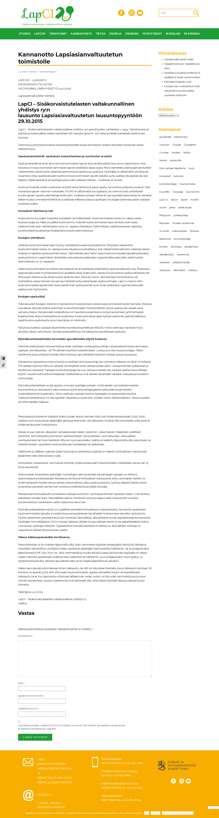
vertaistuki (164, 262)
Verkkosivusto (28, 708)
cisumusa (164, 144)
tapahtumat (165, 239)
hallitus (187, 152)
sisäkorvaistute (179, 231)
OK (146, 813)
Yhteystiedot (152, 33)
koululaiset (164, 176)
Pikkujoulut (164, 215)
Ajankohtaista (81, 33)
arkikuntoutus (181, 137)
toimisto (163, 246)
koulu (191, 168)
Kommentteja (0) (48, 72)
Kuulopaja (178, 192)
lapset (184, 199)
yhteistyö (193, 270)
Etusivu (24, 33)
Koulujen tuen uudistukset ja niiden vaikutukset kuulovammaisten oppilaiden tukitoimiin (182, 91)
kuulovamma (192, 192)
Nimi (21, 683)
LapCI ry (40, 33)
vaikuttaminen (191, 246)
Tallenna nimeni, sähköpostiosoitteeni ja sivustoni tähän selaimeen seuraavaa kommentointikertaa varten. (71, 727)
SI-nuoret (164, 231)
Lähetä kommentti (35, 737)
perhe (172, 207)
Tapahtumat (58, 33)
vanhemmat (183, 254)
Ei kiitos (155, 813)
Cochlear (164, 152)
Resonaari (164, 223)
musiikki (194, 199)
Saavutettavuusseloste (51, 807)
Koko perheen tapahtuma (172, 168)
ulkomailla (176, 246)
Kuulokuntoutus (188, 184)
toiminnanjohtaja (182, 239)
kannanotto (175, 160)
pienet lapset (184, 207)
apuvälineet (165, 137)
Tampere (194, 231)
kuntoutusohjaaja (168, 184)
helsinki (163, 160)
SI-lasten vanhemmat (183, 223)
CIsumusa (132, 33)
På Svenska (192, 33)
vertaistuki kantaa (181, 262)
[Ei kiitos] (215, 813)
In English (173, 33)
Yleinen (33, 72)
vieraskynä (164, 270)
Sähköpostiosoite (31, 695)
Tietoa (100, 33)
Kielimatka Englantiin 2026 (177, 82)
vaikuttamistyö (166, 254)
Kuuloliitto (164, 192)
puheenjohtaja (180, 215)
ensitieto (176, 152)
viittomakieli (179, 270)
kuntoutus (178, 176)
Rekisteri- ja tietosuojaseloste (178, 813)
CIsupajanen (190, 144)
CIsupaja (115, 33)
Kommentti (26, 636)
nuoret (162, 207)
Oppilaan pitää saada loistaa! (178, 59)
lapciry (174, 199)
